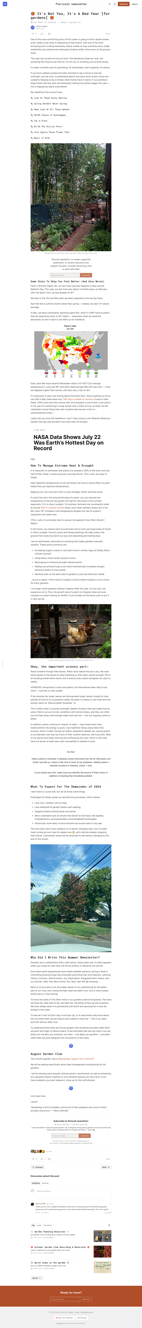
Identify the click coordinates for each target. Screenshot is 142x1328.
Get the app (81, 1318)
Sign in (135, 4)
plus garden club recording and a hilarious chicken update (53, 1235)
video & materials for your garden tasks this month (50, 1250)
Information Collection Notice (70, 1143)
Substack (60, 1323)
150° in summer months (52, 507)
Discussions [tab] (47, 1225)
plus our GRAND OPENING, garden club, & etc (48, 1266)
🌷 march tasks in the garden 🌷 (50, 1262)
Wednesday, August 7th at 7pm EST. (76, 1059)
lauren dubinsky (42, 26)
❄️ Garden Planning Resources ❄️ (50, 1231)
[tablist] (40, 1183)
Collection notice (87, 1312)
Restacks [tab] (45, 1183)
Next (104, 1167)
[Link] (27, 281)
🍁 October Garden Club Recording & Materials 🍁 (60, 1247)
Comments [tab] (36, 1183)
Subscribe (124, 4)
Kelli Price (39, 1204)
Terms (77, 1312)
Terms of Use (81, 1141)
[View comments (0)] (52, 1271)
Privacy (70, 1312)
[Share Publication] (114, 4)
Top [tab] (33, 1225)
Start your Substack (65, 1318)
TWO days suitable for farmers (78, 399)
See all (35, 1278)
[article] (71, 1236)
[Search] (110, 4)
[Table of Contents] (2, 664)
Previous (39, 1167)
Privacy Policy (87, 1143)
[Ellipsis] (110, 1203)
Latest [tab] (39, 1225)
